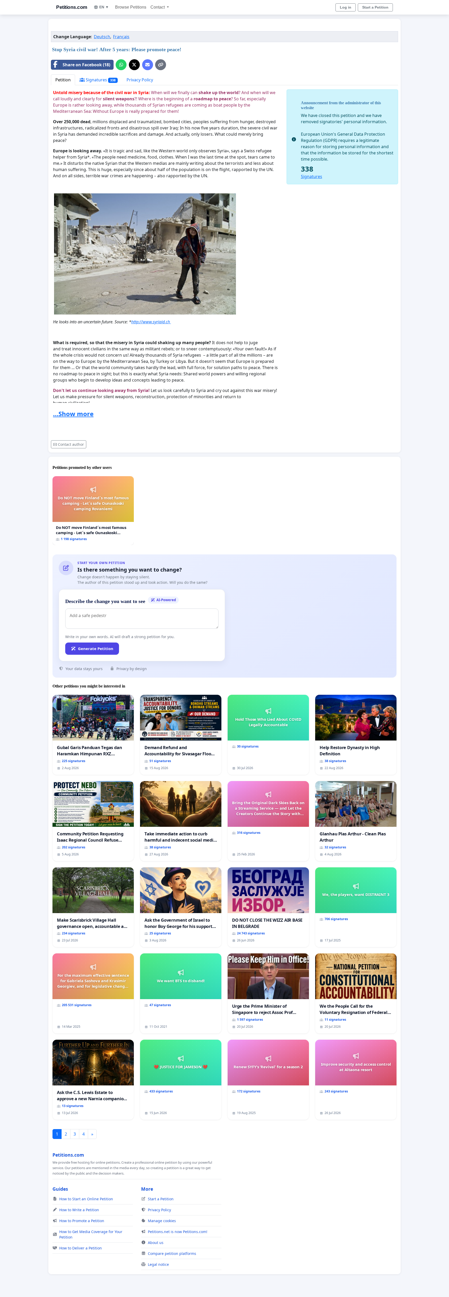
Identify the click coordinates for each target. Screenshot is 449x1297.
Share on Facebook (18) (86, 65)
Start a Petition (375, 7)
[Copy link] (160, 64)
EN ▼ (104, 7)
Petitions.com (71, 7)
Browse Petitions (130, 7)
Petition (63, 80)
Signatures (100, 80)
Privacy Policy (140, 80)
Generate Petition (95, 648)
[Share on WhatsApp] (121, 64)
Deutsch (102, 37)
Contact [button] (158, 7)
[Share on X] (134, 64)
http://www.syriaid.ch (151, 322)
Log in (345, 7)
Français (121, 37)
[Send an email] (147, 64)
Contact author (71, 444)
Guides (60, 1189)
